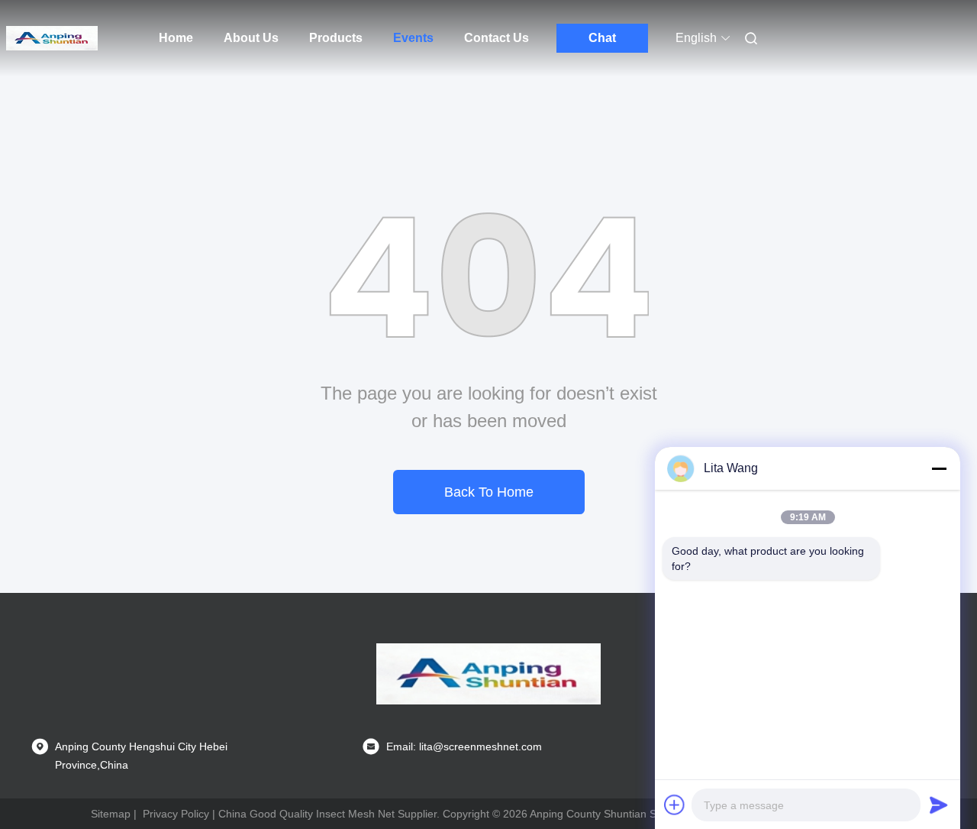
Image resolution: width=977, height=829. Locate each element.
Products (336, 37)
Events (413, 37)
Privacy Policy (176, 814)
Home (176, 37)
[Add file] (674, 804)
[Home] (52, 38)
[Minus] (939, 468)
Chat (602, 37)
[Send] (939, 804)
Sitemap (111, 814)
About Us (251, 37)
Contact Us (496, 37)
